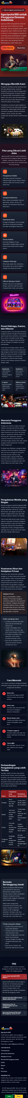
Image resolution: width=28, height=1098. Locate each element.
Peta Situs (4, 1071)
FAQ (2, 1068)
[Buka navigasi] (25, 2)
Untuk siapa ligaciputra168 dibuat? (11, 976)
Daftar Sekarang (7, 48)
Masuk (3, 1065)
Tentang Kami (5, 1050)
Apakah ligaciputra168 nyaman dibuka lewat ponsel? (12, 998)
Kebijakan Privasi (6, 1056)
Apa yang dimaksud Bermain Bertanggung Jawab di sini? (12, 1012)
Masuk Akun (21, 48)
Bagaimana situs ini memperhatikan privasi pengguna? (10, 1005)
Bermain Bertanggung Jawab (10, 1059)
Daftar (3, 1062)
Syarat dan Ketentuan (7, 1053)
